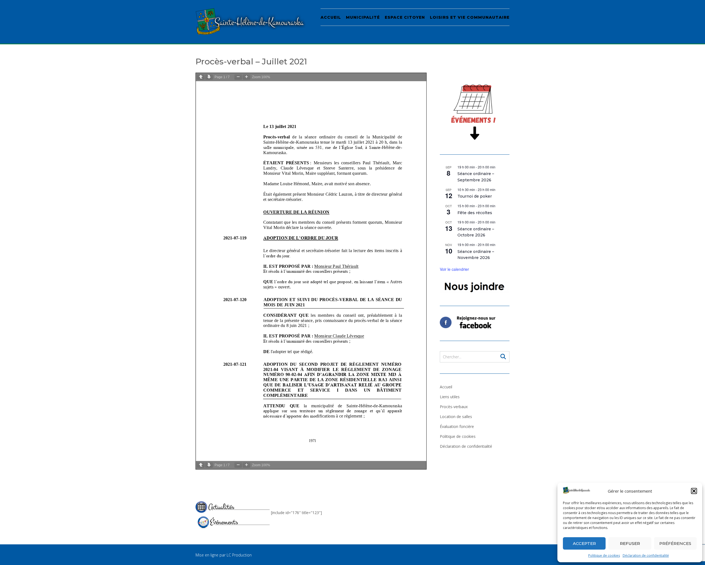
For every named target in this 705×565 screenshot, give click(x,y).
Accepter (584, 543)
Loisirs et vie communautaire (469, 17)
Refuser (630, 543)
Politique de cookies (604, 555)
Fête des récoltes (474, 212)
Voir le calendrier (454, 269)
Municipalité (363, 17)
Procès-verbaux (454, 406)
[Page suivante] (209, 77)
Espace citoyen (405, 17)
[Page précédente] (201, 77)
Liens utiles (450, 396)
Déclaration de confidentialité (646, 555)
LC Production (239, 555)
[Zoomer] (246, 77)
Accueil (331, 17)
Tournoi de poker (474, 196)
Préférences (675, 543)
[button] (694, 491)
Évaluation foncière (457, 426)
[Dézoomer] (238, 77)
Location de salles (456, 416)
